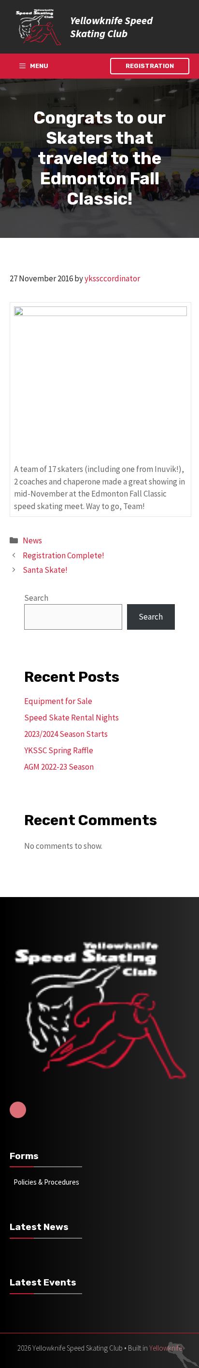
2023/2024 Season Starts (66, 734)
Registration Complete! (63, 555)
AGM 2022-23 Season (59, 766)
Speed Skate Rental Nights (71, 717)
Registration (150, 65)
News (32, 540)
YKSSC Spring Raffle (58, 750)
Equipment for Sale (58, 701)
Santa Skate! (45, 570)
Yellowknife (165, 1348)
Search (36, 598)
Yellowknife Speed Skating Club (111, 27)
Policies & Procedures (46, 1182)
